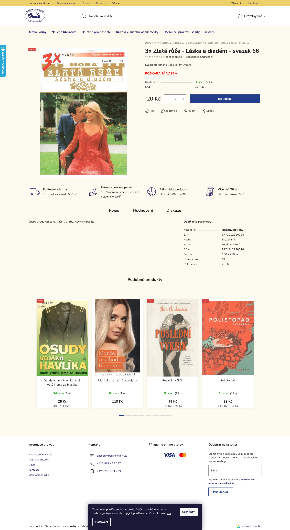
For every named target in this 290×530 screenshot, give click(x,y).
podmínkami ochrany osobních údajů (231, 481)
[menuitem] (37, 32)
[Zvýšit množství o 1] (183, 99)
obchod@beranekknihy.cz (112, 456)
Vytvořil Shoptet (252, 526)
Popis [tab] (114, 210)
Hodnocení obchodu (39, 3)
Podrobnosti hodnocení (199, 57)
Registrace (253, 3)
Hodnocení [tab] (143, 210)
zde (169, 513)
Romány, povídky (232, 230)
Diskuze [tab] (173, 210)
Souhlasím (188, 512)
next (259, 356)
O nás (85, 3)
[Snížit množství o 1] (166, 99)
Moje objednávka (38, 475)
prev (31, 356)
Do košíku (225, 99)
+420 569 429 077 (109, 463)
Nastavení (101, 522)
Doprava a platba (66, 3)
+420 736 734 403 (109, 471)
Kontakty (101, 3)
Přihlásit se (220, 492)
